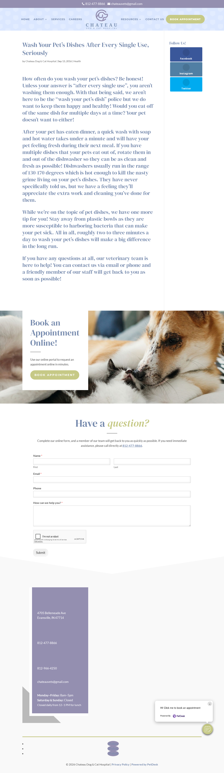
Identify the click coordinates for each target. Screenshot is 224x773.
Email (37, 473)
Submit (40, 552)
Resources (129, 19)
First (35, 467)
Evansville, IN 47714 (50, 618)
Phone (37, 488)
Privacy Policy (121, 764)
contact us (84, 265)
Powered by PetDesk (144, 764)
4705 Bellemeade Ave (51, 613)
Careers (75, 19)
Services (58, 19)
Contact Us (154, 19)
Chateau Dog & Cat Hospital (41, 61)
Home (25, 19)
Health (77, 61)
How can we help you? (47, 502)
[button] (207, 729)
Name (37, 455)
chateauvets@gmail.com (53, 682)
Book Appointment (185, 19)
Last (116, 467)
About (39, 19)
